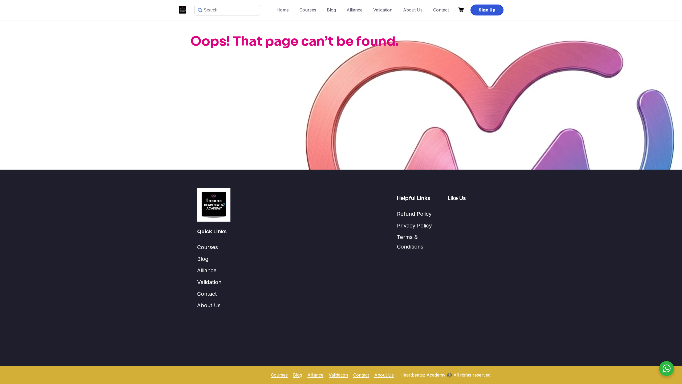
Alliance (355, 10)
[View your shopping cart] (461, 10)
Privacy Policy (414, 225)
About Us (413, 10)
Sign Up (487, 10)
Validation (382, 10)
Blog (331, 10)
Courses (307, 10)
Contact (441, 10)
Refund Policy (414, 214)
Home (283, 10)
